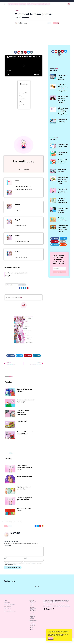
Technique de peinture (24, 476)
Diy (16, 4)
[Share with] (58, 23)
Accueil (10, 4)
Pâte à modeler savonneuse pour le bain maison (25, 467)
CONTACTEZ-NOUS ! (8, 606)
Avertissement (7, 602)
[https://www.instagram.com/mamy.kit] (46, 609)
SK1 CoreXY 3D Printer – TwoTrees (63, 77)
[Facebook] (15, 52)
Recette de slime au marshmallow (62, 200)
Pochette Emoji (22, 421)
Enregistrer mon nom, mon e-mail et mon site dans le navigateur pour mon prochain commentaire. (23, 563)
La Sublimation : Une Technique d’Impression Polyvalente (33, 623)
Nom (5, 558)
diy (13, 521)
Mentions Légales (7, 608)
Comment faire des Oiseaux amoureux (63, 162)
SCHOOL (17, 10)
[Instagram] (22, 52)
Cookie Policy (60, 635)
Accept (50, 638)
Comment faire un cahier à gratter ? (63, 210)
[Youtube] (18, 52)
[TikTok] (49, 609)
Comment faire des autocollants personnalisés (23, 412)
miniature (19, 521)
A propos (5, 600)
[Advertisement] (37, 34)
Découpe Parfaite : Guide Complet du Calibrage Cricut (33, 603)
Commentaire (7, 545)
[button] (19, 288)
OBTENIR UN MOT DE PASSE (41, 4)
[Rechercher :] (11, 284)
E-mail (26, 558)
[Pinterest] (25, 52)
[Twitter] (28, 52)
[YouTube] (51, 609)
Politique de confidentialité (9, 604)
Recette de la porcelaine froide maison (62, 191)
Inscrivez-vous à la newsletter (10, 610)
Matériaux (22, 4)
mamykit (20, 22)
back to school (8, 521)
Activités (30, 4)
